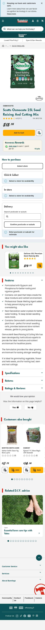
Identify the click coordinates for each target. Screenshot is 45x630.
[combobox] (23, 28)
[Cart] (42, 21)
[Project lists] (37, 21)
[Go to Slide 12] (35, 541)
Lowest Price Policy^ (11, 40)
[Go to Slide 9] (30, 272)
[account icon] (32, 21)
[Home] (3, 46)
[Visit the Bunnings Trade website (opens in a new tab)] (22, 35)
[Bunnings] (22, 22)
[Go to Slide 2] (13, 272)
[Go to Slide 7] (25, 272)
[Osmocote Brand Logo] (39, 98)
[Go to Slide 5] (20, 272)
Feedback (29, 598)
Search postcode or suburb (15, 212)
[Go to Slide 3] (15, 272)
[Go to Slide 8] (29, 479)
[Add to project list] (39, 133)
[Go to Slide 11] (33, 541)
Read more (11, 14)
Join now (12, 146)
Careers (38, 598)
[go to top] (39, 558)
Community (7, 598)
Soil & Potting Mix (18, 46)
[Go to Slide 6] (23, 272)
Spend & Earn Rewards (34, 40)
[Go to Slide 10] (33, 272)
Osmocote (8, 106)
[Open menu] (3, 21)
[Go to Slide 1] (10, 272)
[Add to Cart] (39, 265)
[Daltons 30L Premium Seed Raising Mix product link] (14, 260)
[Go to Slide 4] (19, 479)
